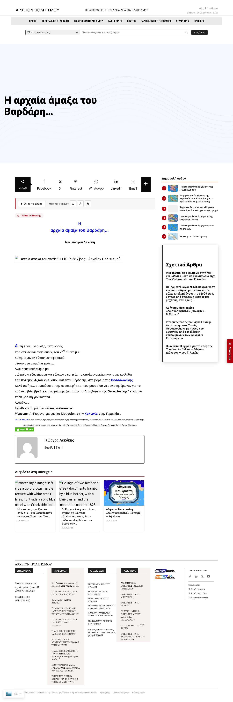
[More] (146, 184)
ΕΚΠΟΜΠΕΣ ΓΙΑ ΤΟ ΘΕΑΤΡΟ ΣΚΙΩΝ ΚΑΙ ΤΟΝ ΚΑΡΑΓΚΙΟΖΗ (133, 636)
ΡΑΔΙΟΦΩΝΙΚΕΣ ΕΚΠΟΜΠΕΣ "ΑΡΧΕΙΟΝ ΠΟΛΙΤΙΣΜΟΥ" (132, 585)
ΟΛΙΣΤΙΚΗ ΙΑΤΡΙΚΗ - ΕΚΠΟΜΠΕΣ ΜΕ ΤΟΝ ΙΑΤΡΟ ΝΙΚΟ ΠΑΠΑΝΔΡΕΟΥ (131, 615)
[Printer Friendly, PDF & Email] (24, 431)
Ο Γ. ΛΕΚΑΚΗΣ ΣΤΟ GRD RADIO (132, 627)
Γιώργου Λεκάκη (83, 242)
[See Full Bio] (62, 447)
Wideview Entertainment (86, 692)
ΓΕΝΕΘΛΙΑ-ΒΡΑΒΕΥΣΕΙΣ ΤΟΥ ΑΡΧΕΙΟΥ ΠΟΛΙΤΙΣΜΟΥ (102, 607)
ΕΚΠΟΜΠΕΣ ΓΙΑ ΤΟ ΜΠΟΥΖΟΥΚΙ (130, 596)
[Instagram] (196, 577)
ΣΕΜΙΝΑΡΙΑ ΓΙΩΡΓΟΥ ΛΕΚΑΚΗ (98, 600)
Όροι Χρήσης (194, 584)
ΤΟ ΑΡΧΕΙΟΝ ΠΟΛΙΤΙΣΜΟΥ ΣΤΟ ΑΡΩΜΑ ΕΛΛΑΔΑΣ (64, 593)
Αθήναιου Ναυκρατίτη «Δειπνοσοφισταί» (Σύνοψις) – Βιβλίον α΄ (186, 311)
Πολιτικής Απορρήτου (197, 593)
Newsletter (230, 351)
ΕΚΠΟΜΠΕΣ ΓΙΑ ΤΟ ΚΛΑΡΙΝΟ (130, 604)
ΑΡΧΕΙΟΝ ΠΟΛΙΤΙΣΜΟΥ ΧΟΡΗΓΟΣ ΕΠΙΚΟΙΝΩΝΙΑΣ (100, 614)
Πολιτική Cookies (196, 588)
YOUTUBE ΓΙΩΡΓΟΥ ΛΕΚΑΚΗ (61, 601)
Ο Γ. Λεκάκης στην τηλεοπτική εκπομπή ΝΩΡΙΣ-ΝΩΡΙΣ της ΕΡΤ (65, 584)
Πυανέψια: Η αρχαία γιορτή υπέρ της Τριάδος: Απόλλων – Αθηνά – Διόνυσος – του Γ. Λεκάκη (189, 349)
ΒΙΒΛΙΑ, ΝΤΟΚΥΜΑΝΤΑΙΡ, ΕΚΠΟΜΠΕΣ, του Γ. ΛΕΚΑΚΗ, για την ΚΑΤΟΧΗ (102, 632)
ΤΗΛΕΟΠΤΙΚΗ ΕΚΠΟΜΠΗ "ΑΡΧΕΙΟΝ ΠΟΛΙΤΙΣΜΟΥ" (64, 632)
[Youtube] (208, 577)
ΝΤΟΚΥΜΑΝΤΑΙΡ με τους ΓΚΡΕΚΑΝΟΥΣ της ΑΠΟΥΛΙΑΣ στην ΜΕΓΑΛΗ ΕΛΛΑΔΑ (66, 667)
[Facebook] (190, 577)
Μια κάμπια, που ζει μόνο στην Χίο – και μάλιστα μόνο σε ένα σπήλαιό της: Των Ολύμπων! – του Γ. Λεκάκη (190, 276)
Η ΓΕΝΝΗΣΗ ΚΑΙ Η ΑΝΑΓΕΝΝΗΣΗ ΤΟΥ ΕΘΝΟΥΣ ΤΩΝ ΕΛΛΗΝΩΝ (65, 642)
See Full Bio (52, 447)
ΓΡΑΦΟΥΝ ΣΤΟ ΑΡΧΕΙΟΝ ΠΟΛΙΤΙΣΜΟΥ (100, 622)
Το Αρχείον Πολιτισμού (198, 597)
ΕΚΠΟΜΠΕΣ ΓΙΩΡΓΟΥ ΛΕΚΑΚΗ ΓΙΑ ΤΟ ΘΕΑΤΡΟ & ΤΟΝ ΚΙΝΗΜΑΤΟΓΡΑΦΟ (65, 679)
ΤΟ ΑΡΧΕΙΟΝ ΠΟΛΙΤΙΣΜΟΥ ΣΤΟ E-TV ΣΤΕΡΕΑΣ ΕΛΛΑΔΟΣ (64, 622)
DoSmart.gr (56, 692)
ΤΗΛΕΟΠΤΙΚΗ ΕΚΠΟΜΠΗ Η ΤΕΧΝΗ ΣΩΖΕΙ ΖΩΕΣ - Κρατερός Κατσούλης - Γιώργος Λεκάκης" (65, 655)
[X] (202, 577)
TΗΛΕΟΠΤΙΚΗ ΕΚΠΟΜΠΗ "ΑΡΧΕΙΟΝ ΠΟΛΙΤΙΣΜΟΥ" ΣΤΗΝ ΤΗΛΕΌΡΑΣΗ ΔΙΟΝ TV (65, 611)
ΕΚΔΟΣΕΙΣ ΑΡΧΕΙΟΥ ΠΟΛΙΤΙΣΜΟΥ (97, 593)
